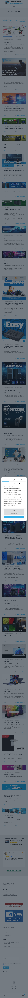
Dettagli (12, 480)
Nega (14, 510)
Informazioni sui (21, 480)
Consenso (5, 480)
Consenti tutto (14, 517)
